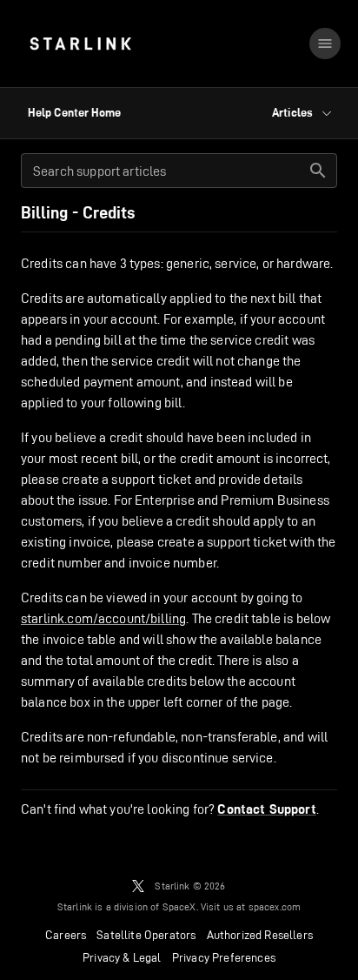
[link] (80, 43)
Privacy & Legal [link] (122, 957)
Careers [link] (65, 935)
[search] (318, 170)
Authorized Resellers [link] (260, 935)
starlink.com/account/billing (103, 618)
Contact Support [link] (266, 809)
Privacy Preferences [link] (223, 957)
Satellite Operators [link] (146, 935)
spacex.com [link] (275, 906)
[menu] (325, 43)
